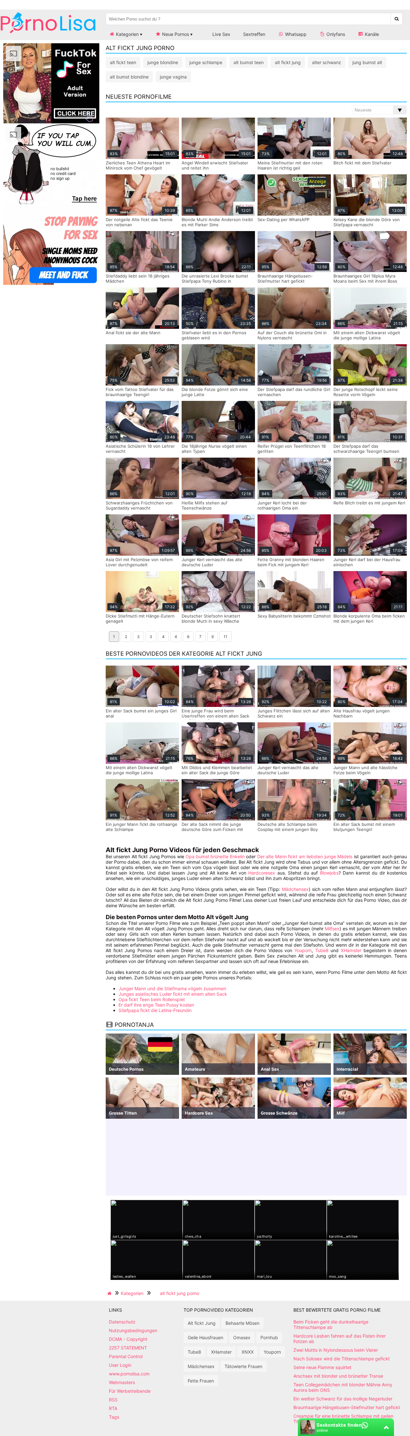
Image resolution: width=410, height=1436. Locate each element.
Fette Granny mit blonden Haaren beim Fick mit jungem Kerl (291, 562)
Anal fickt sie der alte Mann (133, 332)
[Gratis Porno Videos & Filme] (48, 33)
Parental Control (126, 1356)
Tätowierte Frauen (243, 1366)
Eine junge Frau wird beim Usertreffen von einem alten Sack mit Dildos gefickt (215, 716)
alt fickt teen (123, 62)
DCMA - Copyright (128, 1339)
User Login (120, 1365)
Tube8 (322, 950)
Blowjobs (329, 873)
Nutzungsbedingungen (133, 1330)
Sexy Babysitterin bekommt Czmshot (294, 615)
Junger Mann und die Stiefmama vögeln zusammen (172, 988)
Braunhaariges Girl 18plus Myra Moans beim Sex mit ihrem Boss (365, 278)
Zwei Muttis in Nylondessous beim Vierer (335, 1350)
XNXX (248, 1352)
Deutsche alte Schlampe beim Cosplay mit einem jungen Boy (288, 827)
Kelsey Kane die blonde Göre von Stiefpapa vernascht (366, 222)
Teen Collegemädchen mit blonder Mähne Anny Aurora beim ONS (342, 1387)
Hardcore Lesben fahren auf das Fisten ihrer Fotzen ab (339, 1338)
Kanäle (371, 34)
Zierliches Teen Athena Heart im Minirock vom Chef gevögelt (138, 165)
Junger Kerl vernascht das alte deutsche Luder (212, 562)
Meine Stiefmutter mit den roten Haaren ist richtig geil (290, 165)
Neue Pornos (175, 34)
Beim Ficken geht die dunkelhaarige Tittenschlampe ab (330, 1324)
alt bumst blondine (129, 76)
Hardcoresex (261, 873)
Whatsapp (295, 34)
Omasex (241, 1337)
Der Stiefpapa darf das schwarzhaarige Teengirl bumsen (366, 449)
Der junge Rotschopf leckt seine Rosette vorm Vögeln (365, 392)
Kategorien (127, 34)
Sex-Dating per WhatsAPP (283, 219)
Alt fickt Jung (202, 1323)
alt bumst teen (249, 62)
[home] (110, 1293)
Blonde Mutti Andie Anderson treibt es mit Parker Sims (217, 222)
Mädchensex (295, 889)
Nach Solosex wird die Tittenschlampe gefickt (341, 1358)
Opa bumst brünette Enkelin (214, 856)
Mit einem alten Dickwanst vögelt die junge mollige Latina (366, 335)
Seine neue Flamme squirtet (322, 1367)
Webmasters (122, 1382)
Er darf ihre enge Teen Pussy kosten (156, 1005)
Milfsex (332, 928)
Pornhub (269, 1337)
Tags (114, 1417)
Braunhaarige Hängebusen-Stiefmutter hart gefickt (285, 278)
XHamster (351, 950)
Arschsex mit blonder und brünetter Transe (338, 1376)
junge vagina (173, 76)
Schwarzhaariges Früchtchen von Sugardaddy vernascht (139, 505)
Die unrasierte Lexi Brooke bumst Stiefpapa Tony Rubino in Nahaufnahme (215, 281)
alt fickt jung (288, 62)
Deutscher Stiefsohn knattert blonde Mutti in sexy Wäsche (211, 618)
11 (225, 636)
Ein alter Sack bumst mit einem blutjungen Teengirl (364, 827)
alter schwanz (326, 62)
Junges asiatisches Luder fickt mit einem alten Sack (173, 994)
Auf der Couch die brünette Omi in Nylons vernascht (292, 335)
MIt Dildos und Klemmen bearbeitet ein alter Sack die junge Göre (217, 770)
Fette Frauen (201, 1380)
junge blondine (162, 62)
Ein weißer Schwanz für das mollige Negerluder (342, 1398)
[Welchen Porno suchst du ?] (397, 19)
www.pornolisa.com (129, 1373)
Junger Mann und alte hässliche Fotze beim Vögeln (365, 770)
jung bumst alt (367, 62)
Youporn (303, 950)
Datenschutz (122, 1321)
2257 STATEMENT (128, 1347)
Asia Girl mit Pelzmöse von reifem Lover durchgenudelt (139, 562)
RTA (113, 1408)
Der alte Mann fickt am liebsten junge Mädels (304, 856)
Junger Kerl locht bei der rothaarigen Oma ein (282, 505)
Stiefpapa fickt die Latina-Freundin (155, 1010)
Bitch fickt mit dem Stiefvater (362, 162)
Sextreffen (254, 34)
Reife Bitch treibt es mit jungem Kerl (369, 502)
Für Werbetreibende (130, 1391)
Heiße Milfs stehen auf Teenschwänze (204, 505)
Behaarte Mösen (242, 1323)
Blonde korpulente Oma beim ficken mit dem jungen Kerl (369, 618)
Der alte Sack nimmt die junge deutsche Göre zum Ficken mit (212, 827)
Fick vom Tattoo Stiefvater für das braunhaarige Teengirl (140, 392)
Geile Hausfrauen (205, 1337)
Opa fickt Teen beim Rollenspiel (151, 999)
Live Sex (220, 34)
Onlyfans (335, 34)
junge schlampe (205, 62)
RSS (113, 1399)
